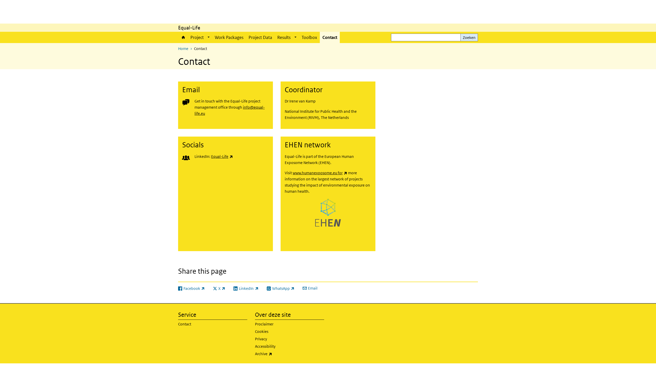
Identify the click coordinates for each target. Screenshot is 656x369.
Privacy (261, 338)
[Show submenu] (208, 37)
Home (183, 37)
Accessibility (265, 346)
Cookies (261, 331)
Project (197, 37)
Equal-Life (222, 156)
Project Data (260, 37)
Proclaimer (264, 324)
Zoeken (469, 37)
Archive (277, 353)
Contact (329, 37)
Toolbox (309, 37)
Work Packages (229, 37)
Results (284, 37)
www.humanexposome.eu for (320, 172)
